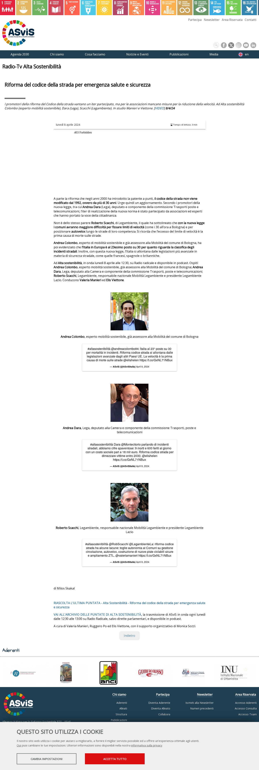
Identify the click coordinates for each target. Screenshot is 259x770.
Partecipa (195, 20)
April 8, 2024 (142, 366)
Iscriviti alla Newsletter (199, 703)
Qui (19, 745)
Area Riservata (232, 20)
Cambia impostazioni (47, 759)
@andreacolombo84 (125, 348)
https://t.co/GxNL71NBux (156, 360)
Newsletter (212, 20)
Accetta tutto (114, 759)
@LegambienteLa (141, 544)
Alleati (123, 708)
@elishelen (131, 360)
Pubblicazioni (119, 720)
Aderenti (121, 703)
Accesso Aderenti (246, 703)
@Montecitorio (131, 444)
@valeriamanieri (126, 555)
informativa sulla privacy (146, 745)
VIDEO (159, 108)
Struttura (121, 714)
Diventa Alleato (160, 708)
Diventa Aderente (159, 703)
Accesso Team (247, 714)
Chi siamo (119, 694)
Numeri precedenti (201, 708)
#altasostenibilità (99, 348)
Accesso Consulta (246, 708)
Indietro (129, 636)
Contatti (250, 20)
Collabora (164, 714)
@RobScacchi (118, 544)
